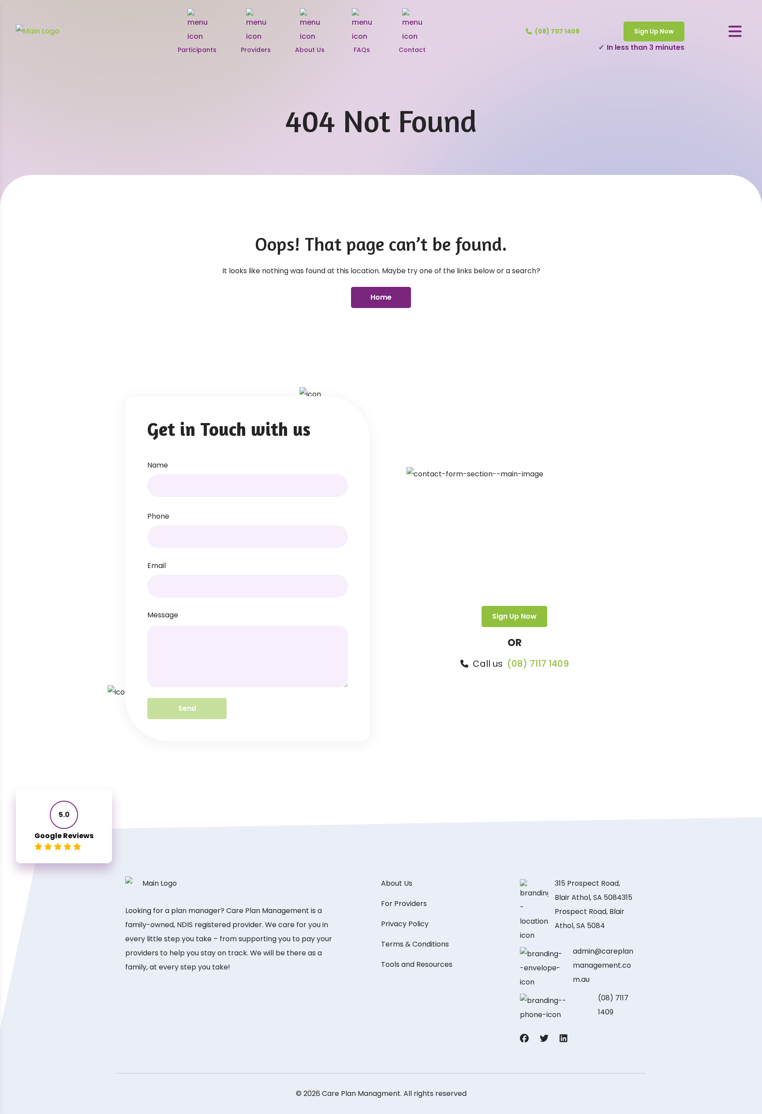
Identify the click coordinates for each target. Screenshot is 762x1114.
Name (157, 465)
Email (156, 566)
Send (187, 708)
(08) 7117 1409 (538, 663)
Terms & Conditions (415, 944)
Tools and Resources (416, 964)
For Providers (404, 904)
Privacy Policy (405, 924)
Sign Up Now (654, 31)
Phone (158, 516)
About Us (396, 883)
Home (381, 297)
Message (162, 615)
